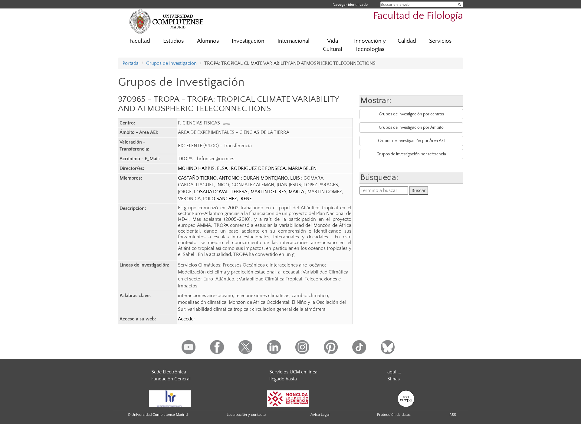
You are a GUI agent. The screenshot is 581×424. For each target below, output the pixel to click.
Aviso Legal (320, 414)
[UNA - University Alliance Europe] (406, 398)
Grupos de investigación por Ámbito (411, 127)
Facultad (140, 41)
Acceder (186, 319)
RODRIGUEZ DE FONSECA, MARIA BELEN (274, 168)
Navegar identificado (350, 4)
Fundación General (171, 379)
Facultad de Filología (418, 16)
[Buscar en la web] (459, 4)
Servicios (440, 41)
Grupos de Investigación (171, 63)
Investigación (248, 41)
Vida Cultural (332, 45)
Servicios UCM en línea (293, 372)
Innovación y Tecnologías (370, 45)
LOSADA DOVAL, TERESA (221, 191)
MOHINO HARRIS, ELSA (203, 168)
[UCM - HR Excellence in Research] (170, 398)
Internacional (293, 41)
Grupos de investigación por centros (411, 114)
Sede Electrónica (168, 372)
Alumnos (208, 41)
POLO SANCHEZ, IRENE (227, 198)
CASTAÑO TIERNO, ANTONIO (209, 178)
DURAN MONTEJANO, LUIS (272, 178)
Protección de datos (394, 414)
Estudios (173, 41)
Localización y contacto (246, 414)
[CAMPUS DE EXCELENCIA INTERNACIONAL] (288, 398)
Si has (393, 379)
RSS (452, 414)
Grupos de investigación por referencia (411, 154)
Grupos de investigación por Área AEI (411, 140)
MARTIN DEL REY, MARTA (278, 191)
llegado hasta (283, 379)
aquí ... (394, 372)
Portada (131, 63)
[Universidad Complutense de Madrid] (166, 21)
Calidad (407, 41)
